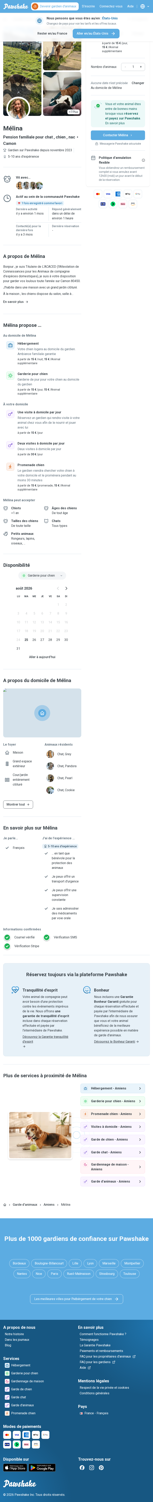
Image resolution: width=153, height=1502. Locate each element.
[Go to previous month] (58, 588)
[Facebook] (82, 1468)
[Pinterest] (101, 1468)
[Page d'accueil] (4, 1204)
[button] (118, 113)
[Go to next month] (66, 588)
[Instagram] (92, 1468)
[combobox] (42, 576)
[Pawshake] (15, 6)
